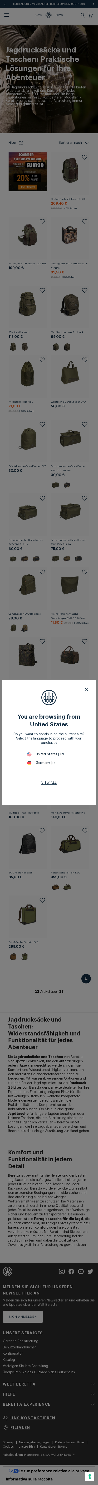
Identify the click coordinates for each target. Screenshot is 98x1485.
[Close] (86, 689)
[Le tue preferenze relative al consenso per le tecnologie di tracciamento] (89, 1476)
